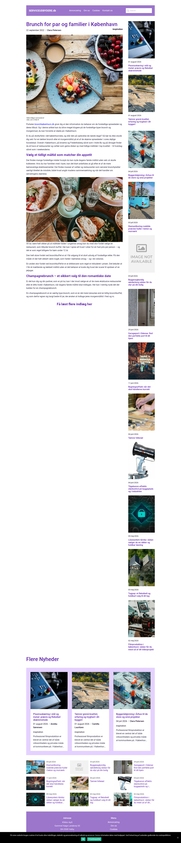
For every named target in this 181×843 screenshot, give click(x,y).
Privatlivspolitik (94, 839)
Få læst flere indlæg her (74, 304)
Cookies (96, 10)
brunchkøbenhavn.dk (44, 124)
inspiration (118, 29)
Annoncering (75, 10)
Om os (87, 10)
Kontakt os (107, 10)
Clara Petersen (54, 30)
